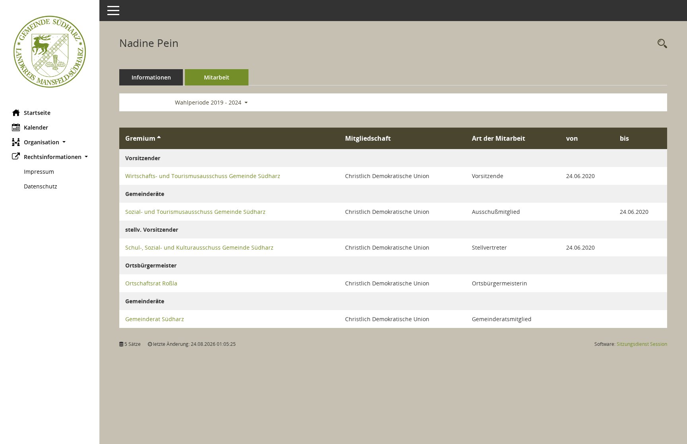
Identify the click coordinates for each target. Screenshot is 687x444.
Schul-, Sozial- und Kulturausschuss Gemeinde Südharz (199, 247)
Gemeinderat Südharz (154, 319)
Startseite (37, 112)
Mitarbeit (216, 77)
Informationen (151, 77)
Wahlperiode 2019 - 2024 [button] (209, 102)
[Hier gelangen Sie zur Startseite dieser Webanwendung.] (49, 51)
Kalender (36, 127)
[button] (49, 142)
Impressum (39, 171)
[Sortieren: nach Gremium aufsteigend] (159, 138)
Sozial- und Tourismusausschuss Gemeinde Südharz (195, 211)
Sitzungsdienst (642, 344)
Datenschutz (40, 186)
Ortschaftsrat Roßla (151, 283)
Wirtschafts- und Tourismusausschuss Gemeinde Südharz (202, 176)
